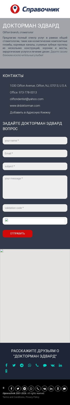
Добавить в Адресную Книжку (30, 112)
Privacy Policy (32, 397)
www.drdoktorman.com (25, 105)
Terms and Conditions (14, 397)
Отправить (17, 233)
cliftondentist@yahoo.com (26, 99)
